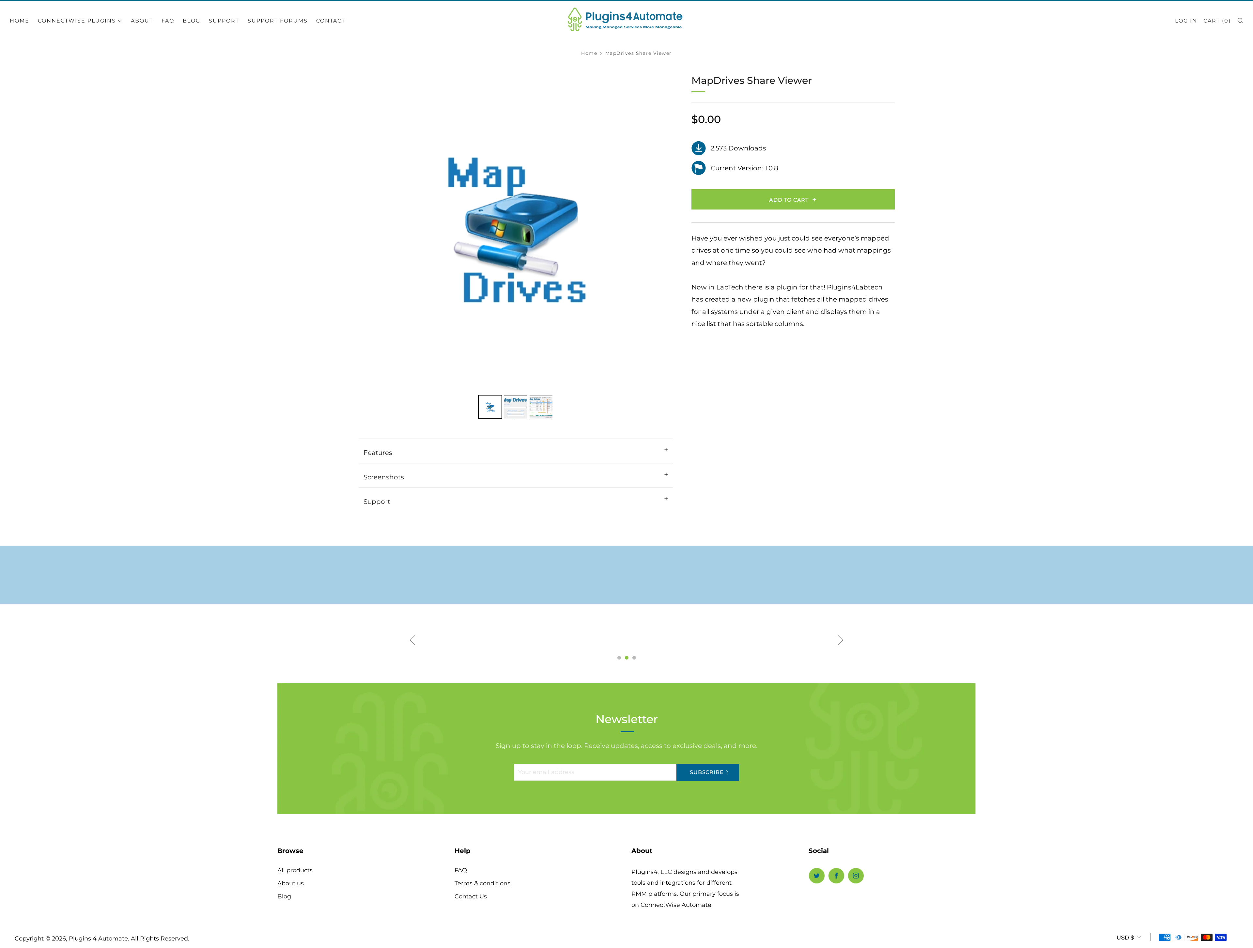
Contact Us (471, 896)
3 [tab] (634, 658)
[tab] (490, 407)
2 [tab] (626, 658)
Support (224, 21)
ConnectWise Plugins (77, 21)
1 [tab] (619, 658)
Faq (168, 21)
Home (19, 21)
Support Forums (278, 21)
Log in (1186, 21)
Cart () (1217, 21)
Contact (330, 21)
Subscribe (706, 772)
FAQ (461, 870)
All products (295, 870)
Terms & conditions (482, 883)
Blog (191, 21)
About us (290, 883)
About (142, 21)
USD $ (1125, 937)
